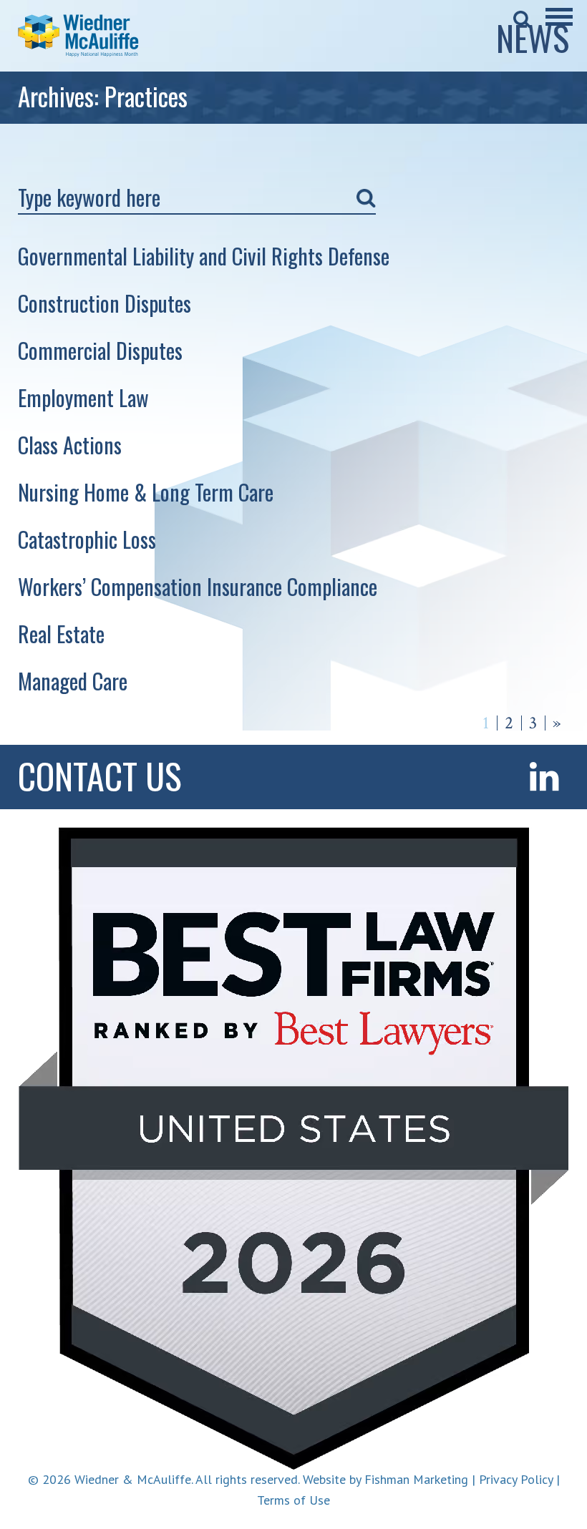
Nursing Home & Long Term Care (145, 492)
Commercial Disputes (100, 350)
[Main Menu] (559, 26)
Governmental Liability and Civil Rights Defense (203, 256)
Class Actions (70, 445)
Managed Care (72, 681)
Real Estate (61, 633)
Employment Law (83, 397)
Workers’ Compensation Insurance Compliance (197, 586)
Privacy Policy (516, 1479)
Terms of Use (293, 1500)
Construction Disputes (104, 303)
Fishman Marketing (416, 1479)
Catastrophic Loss (87, 539)
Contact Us (100, 774)
